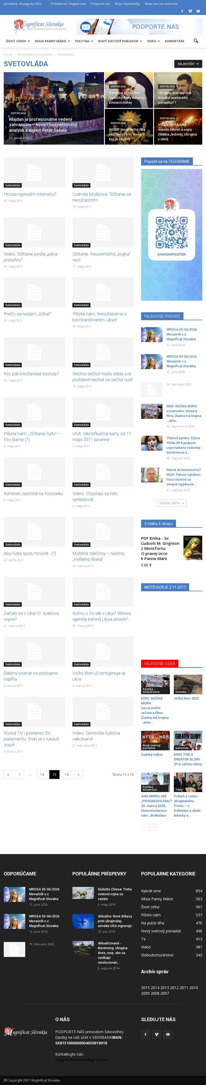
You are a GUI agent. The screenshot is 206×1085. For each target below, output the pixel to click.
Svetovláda (18, 113)
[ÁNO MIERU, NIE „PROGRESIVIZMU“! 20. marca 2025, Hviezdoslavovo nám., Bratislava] (155, 782)
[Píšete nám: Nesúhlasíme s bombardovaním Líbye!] (103, 292)
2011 (184, 987)
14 (42, 774)
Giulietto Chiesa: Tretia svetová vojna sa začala (115, 894)
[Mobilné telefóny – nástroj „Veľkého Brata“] (103, 532)
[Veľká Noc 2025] (188, 684)
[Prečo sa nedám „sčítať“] (34, 292)
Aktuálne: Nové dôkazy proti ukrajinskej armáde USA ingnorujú (115, 921)
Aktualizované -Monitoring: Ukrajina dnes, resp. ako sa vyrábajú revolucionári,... (112, 952)
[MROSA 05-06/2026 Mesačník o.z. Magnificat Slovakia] (152, 334)
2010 (193, 987)
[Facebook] (182, 11)
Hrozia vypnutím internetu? (30, 194)
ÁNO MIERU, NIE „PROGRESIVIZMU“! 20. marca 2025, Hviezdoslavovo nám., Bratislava (156, 805)
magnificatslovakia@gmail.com (82, 1059)
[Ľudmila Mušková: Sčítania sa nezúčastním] (103, 172)
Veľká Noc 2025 (186, 698)
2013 (164, 987)
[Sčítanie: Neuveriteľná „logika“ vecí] (103, 232)
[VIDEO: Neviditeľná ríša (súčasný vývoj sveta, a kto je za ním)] (129, 131)
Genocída (182, 748)
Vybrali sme (151, 890)
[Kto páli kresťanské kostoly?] (34, 352)
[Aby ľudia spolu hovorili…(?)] (34, 532)
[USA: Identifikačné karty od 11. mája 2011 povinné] (103, 412)
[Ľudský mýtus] (155, 740)
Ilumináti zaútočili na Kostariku (33, 493)
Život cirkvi (16, 41)
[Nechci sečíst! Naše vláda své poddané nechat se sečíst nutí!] (103, 352)
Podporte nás (100, 4)
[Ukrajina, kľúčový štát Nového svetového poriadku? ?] (178, 90)
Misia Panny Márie (50, 41)
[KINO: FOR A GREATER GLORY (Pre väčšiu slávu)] (188, 740)
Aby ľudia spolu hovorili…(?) (30, 553)
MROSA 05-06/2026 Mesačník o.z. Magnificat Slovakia (182, 334)
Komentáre (174, 41)
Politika (82, 41)
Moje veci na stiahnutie (161, 4)
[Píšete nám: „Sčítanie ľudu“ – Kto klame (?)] (34, 412)
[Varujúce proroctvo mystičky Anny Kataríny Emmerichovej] (129, 90)
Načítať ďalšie (170, 503)
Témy (179, 789)
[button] (195, 41)
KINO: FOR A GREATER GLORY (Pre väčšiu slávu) (188, 759)
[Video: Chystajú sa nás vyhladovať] (103, 472)
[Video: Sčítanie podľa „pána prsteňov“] (34, 232)
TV (143, 938)
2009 (145, 993)
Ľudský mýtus (152, 754)
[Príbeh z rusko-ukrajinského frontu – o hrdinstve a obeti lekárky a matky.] (188, 782)
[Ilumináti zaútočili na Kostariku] (34, 472)
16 (67, 774)
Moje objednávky (127, 4)
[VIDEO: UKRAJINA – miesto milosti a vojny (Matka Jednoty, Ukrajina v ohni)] (178, 127)
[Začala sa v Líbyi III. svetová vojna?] (34, 592)
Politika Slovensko (150, 788)
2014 (155, 987)
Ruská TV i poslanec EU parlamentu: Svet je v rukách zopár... (31, 738)
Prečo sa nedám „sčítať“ (27, 313)
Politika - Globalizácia (151, 690)
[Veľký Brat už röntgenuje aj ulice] (103, 651)
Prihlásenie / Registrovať (68, 4)
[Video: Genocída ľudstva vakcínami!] (103, 711)
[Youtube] (198, 11)
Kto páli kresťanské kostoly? (31, 373)
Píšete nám (151, 914)
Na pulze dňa (152, 922)
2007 (164, 993)
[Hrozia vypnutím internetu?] (34, 172)
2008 (155, 993)
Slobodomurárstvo (157, 954)
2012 (174, 987)
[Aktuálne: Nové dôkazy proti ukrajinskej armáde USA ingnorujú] (83, 921)
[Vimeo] (190, 11)
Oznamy (180, 692)
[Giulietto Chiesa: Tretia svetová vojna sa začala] (83, 893)
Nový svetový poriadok (118, 41)
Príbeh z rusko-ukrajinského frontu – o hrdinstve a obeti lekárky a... (187, 805)
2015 (145, 987)
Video (151, 41)
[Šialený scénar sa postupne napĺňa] (34, 651)
